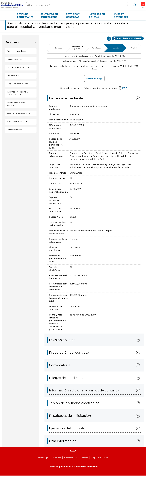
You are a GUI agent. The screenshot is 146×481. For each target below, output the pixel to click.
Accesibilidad (82, 458)
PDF (124, 88)
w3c (106, 458)
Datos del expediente (17, 51)
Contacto (68, 458)
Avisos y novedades (121, 15)
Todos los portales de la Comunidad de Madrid (73, 466)
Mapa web (96, 458)
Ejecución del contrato (17, 121)
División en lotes (14, 59)
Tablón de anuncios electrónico (16, 104)
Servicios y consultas (73, 15)
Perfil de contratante (25, 15)
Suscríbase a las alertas (129, 38)
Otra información (14, 130)
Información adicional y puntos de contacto (17, 93)
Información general (97, 15)
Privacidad (56, 458)
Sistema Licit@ (94, 78)
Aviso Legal (43, 458)
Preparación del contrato (18, 67)
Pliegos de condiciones (17, 84)
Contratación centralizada (49, 15)
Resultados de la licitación (18, 113)
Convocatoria (13, 76)
